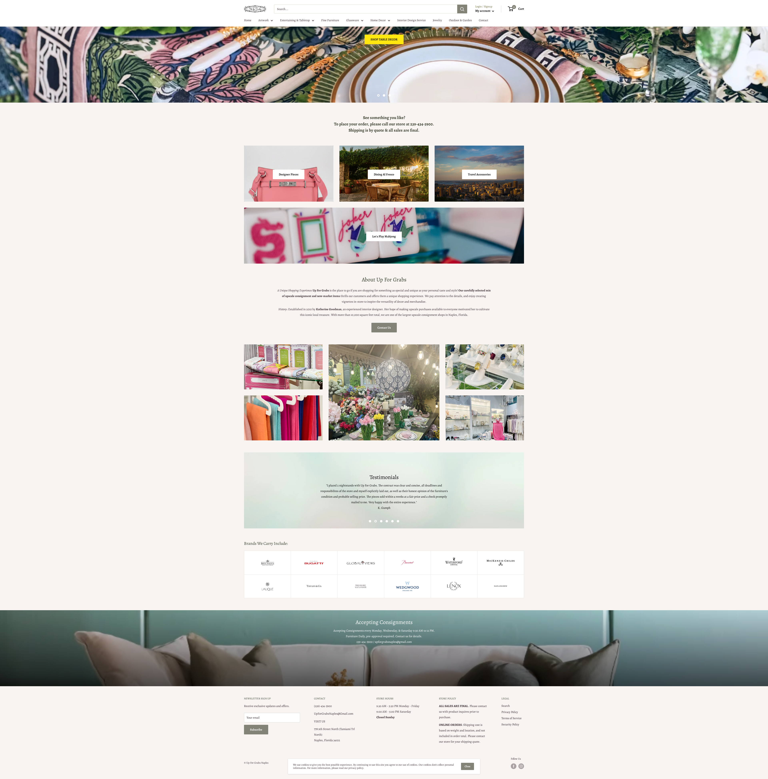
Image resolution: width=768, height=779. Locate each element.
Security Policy (510, 724)
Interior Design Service (411, 20)
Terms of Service (511, 718)
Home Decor (378, 20)
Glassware (352, 20)
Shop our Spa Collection (265, 83)
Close (467, 766)
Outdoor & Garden (460, 20)
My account (483, 11)
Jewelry (437, 20)
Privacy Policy (509, 712)
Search (505, 706)
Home (247, 20)
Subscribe (256, 730)
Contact (483, 20)
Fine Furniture (330, 20)
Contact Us (384, 328)
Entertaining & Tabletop (295, 20)
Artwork (263, 20)
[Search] (462, 9)
